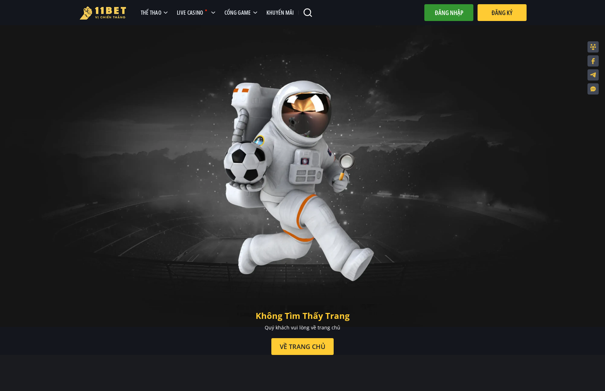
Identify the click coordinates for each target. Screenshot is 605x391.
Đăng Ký (502, 12)
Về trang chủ (302, 346)
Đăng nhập (449, 12)
